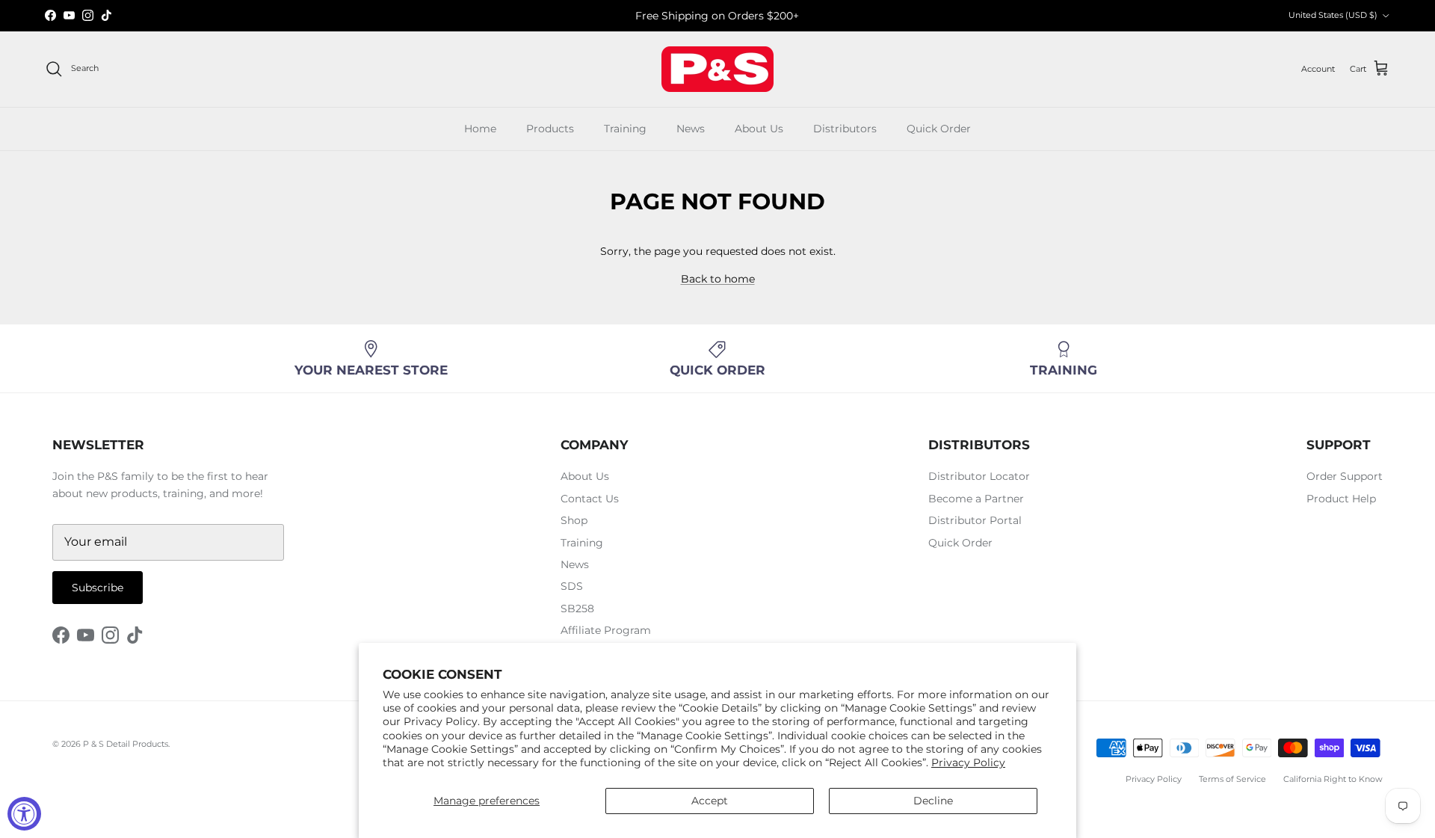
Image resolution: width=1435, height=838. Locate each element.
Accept (709, 800)
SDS (572, 586)
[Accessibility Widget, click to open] (24, 814)
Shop (574, 520)
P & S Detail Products (125, 744)
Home (480, 128)
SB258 (577, 608)
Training (625, 128)
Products (550, 128)
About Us (759, 128)
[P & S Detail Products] (717, 69)
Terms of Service (1232, 779)
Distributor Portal (975, 520)
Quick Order (939, 128)
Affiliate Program (606, 630)
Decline (933, 800)
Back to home (718, 279)
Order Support (1344, 476)
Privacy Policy (968, 762)
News (690, 128)
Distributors (845, 128)
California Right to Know (1333, 779)
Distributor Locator (979, 476)
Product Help (1341, 498)
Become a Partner (976, 498)
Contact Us (590, 498)
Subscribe (97, 587)
